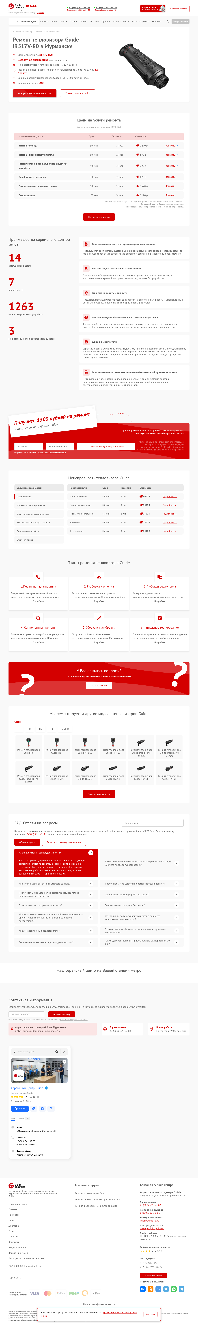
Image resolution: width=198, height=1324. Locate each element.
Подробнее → (170, 496)
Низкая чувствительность (82, 513)
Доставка (94, 21)
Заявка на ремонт (140, 21)
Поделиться (143, 1289)
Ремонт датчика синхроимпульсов (38, 186)
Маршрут (22, 1109)
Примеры (14, 1214)
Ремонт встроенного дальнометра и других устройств (43, 165)
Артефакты (75, 522)
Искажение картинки (80, 505)
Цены (62, 21)
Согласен (150, 1314)
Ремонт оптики (27, 195)
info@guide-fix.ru (149, 1220)
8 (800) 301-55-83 (150, 1212)
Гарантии (106, 21)
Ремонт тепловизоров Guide (90, 1193)
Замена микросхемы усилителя (36, 154)
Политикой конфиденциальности (74, 1019)
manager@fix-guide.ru (152, 1228)
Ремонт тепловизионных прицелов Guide (98, 1199)
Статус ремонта (180, 21)
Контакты (156, 21)
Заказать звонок (99, 685)
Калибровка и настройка (32, 176)
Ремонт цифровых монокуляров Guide (96, 1205)
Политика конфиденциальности (99, 1304)
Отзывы (83, 21)
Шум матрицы (76, 531)
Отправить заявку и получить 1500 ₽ (106, 446)
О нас (72, 21)
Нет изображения (78, 496)
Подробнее (38, 601)
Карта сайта (15, 1277)
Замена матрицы (28, 145)
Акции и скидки (121, 21)
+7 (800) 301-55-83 (79, 7)
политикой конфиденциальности (52, 452)
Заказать (170, 145)
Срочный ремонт (48, 21)
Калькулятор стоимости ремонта (26, 1258)
